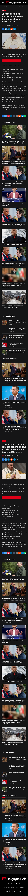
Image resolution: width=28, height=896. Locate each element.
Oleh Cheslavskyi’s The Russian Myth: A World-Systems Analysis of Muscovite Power (17, 322)
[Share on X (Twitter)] (5, 29)
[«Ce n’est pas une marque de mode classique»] (4, 344)
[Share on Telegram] (14, 29)
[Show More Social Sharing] (17, 29)
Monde (3, 10)
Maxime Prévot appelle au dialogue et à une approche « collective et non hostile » (15, 404)
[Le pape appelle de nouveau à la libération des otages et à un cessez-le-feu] (14, 41)
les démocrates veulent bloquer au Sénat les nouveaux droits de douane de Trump (13, 162)
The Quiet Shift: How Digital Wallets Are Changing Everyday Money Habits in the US (17, 330)
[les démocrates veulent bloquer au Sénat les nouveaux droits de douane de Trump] (14, 153)
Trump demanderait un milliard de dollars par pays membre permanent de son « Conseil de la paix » (13, 183)
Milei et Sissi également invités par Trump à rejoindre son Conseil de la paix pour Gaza (14, 264)
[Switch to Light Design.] (25, 2)
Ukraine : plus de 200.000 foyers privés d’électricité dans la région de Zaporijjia (13, 142)
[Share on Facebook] (3, 29)
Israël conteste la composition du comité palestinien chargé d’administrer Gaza (13, 225)
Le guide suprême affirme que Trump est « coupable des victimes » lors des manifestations (13, 285)
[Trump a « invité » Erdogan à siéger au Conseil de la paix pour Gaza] (14, 297)
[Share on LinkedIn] (8, 29)
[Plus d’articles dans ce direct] (11, 60)
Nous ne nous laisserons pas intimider (12, 244)
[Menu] (3, 2)
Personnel (8, 25)
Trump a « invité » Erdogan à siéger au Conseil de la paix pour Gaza (12, 306)
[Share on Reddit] (11, 29)
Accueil (3, 6)
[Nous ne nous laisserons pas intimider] (14, 236)
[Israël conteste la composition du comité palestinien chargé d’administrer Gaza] (14, 215)
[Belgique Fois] (13, 2)
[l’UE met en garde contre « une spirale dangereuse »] (14, 195)
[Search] (23, 2)
